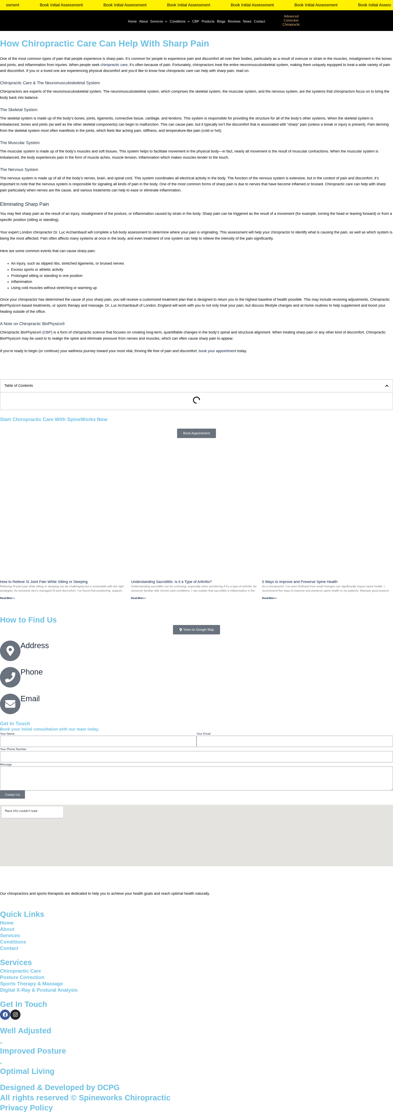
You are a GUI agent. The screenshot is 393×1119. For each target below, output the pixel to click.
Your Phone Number (13, 749)
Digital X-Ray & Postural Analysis (39, 990)
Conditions (177, 21)
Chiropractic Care (20, 971)
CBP (195, 21)
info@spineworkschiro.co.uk (43, 707)
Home (132, 21)
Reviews (234, 21)
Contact (259, 21)
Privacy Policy (26, 1107)
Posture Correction (22, 977)
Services (156, 21)
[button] (387, 386)
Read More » (7, 598)
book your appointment (217, 351)
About (143, 21)
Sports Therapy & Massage (31, 983)
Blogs (221, 21)
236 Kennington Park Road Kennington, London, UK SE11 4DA (72, 653)
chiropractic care (114, 65)
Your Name (7, 733)
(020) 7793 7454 (33, 680)
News (247, 21)
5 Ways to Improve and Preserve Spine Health (300, 582)
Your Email (203, 733)
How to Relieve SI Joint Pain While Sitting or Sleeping (44, 582)
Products (208, 21)
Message (6, 764)
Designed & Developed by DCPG (60, 1087)
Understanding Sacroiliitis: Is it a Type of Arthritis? (171, 582)
